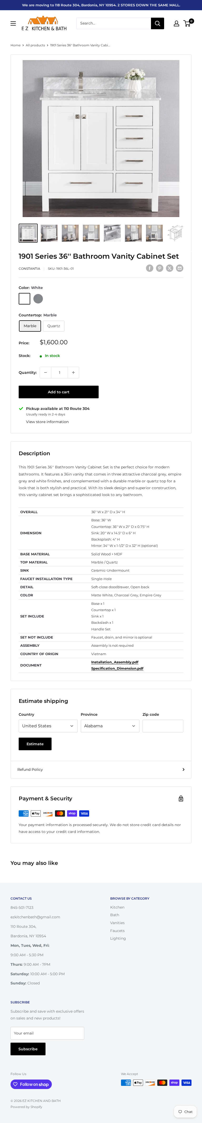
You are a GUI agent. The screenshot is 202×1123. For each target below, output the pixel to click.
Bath (114, 915)
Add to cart (58, 392)
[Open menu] (13, 23)
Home (16, 45)
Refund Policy (30, 769)
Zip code (151, 714)
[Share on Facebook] (149, 268)
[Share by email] (179, 268)
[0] (187, 23)
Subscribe (28, 1049)
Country (26, 714)
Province (89, 714)
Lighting (118, 938)
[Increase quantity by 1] (73, 372)
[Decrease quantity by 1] (45, 372)
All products (35, 45)
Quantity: (28, 372)
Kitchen (117, 907)
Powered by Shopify (26, 1107)
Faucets (117, 930)
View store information (47, 421)
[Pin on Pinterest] (159, 268)
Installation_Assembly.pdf (114, 662)
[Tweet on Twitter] (169, 268)
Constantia (29, 269)
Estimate (35, 744)
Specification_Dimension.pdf (117, 668)
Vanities (117, 922)
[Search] (157, 23)
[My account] (176, 23)
